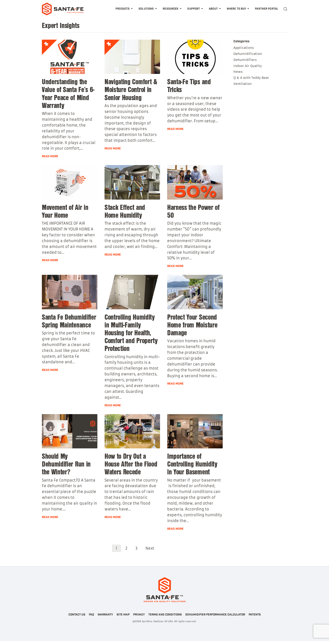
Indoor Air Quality (247, 66)
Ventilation (242, 84)
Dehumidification (247, 54)
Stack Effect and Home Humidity (125, 211)
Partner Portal (266, 9)
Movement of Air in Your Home (65, 211)
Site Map (123, 615)
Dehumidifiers (245, 60)
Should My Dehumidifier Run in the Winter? (66, 464)
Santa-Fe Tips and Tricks (189, 85)
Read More (50, 156)
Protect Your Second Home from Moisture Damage (192, 325)
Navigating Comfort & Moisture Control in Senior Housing (131, 89)
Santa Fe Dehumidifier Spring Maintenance (69, 321)
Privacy (139, 615)
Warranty (105, 615)
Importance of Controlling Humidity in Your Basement (192, 464)
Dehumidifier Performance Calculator (215, 615)
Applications (243, 48)
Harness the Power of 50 (193, 211)
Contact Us (76, 615)
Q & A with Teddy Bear (251, 78)
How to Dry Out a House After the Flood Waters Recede (131, 464)
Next (149, 548)
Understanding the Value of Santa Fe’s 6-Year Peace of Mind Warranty (68, 93)
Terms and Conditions (165, 615)
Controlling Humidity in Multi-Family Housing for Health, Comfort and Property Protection (131, 332)
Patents (255, 615)
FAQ (91, 615)
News (238, 72)
